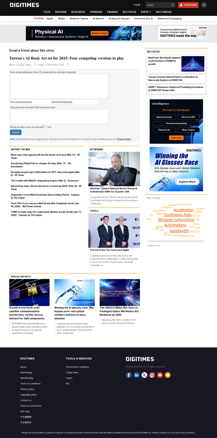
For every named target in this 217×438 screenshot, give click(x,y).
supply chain (186, 204)
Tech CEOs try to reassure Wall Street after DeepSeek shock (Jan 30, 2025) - (45, 205)
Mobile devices (187, 236)
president (200, 209)
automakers (175, 225)
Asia (192, 227)
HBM (157, 228)
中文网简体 (25, 422)
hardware (198, 211)
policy (178, 204)
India (148, 219)
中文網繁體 (25, 416)
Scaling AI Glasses (119, 18)
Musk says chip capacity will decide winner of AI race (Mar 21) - (45, 156)
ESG (161, 230)
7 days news (72, 372)
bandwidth (179, 230)
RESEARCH (78, 11)
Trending (38, 18)
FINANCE (112, 11)
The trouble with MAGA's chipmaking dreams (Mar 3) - (44, 180)
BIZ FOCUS (129, 11)
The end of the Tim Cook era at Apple (109, 250)
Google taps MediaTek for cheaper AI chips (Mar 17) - (41, 165)
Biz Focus (153, 51)
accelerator (183, 209)
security (196, 224)
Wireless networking (176, 219)
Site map (24, 411)
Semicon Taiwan (79, 18)
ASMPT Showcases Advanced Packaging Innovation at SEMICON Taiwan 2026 (175, 89)
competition (167, 207)
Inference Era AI (143, 18)
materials (172, 205)
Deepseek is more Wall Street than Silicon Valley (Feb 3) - (45, 196)
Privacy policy (27, 389)
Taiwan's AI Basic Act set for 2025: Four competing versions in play (66, 58)
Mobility (160, 214)
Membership (26, 377)
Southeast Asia (177, 214)
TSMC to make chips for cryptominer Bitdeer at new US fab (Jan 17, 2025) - (46, 213)
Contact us (25, 400)
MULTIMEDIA (164, 11)
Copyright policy (28, 394)
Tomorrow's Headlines (77, 366)
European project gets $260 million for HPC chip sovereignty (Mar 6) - (45, 174)
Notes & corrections (30, 405)
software (159, 226)
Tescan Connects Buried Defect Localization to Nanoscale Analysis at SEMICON (173, 78)
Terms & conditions (30, 383)
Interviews (96, 149)
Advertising (26, 372)
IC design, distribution (172, 235)
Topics (94, 211)
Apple (50, 18)
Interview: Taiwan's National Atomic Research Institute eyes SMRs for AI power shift (113, 190)
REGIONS (61, 11)
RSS (68, 383)
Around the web (20, 149)
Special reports (21, 276)
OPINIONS (96, 11)
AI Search (98, 18)
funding (156, 211)
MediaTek (195, 215)
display (162, 210)
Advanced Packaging (170, 18)
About (23, 366)
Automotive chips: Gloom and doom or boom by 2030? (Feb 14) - (46, 188)
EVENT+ (146, 11)
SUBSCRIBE (190, 5)
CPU (198, 219)
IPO (151, 214)
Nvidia (61, 18)
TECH (46, 11)
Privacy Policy (123, 139)
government (195, 232)
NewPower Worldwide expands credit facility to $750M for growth (164, 60)
